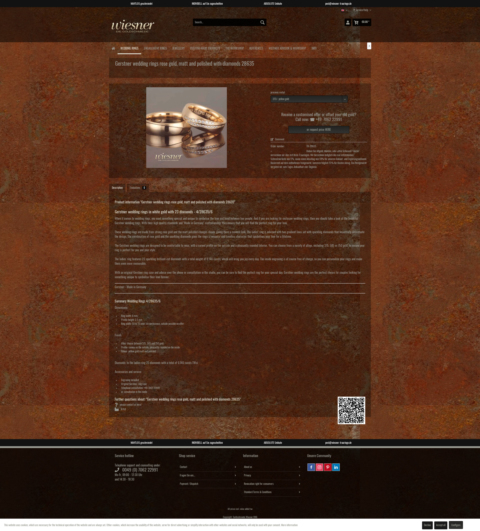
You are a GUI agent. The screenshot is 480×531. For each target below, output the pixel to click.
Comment (279, 139)
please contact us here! (130, 404)
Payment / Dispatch (189, 484)
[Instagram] (319, 467)
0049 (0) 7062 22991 (140, 470)
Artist (123, 409)
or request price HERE (319, 129)
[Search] (262, 22)
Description (117, 188)
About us (248, 467)
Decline (427, 525)
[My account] (348, 22)
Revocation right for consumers (259, 484)
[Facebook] (311, 467)
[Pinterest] (328, 467)
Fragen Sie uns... (187, 475)
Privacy (247, 475)
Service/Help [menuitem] (362, 10)
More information (289, 525)
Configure (455, 525)
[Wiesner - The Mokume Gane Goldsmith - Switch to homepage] (133, 28)
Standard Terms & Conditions (258, 492)
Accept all (441, 525)
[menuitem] (229, 22)
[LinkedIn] (336, 467)
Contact (183, 467)
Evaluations (137, 188)
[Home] (113, 48)
